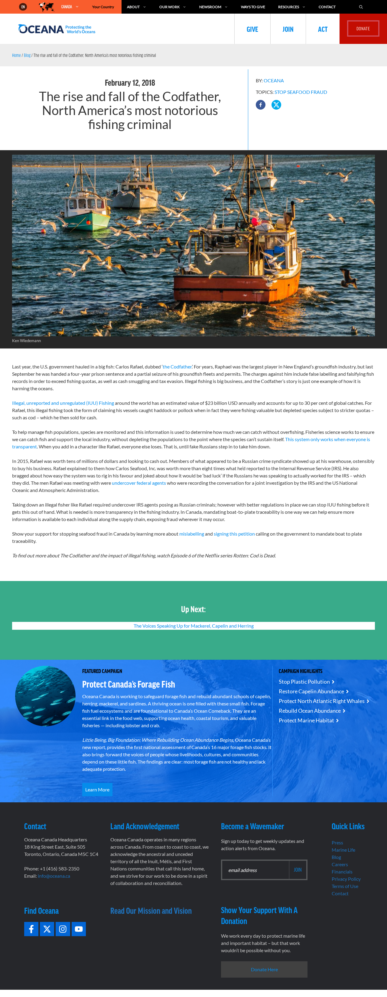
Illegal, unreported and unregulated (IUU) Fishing (63, 403)
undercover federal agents (138, 483)
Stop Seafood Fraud (301, 92)
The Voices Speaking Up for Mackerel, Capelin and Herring (194, 626)
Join (288, 29)
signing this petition (234, 533)
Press (337, 842)
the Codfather (177, 366)
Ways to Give (253, 7)
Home (16, 55)
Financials (342, 871)
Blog (27, 55)
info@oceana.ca (54, 876)
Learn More (97, 789)
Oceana (274, 80)
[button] (260, 105)
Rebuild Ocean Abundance (310, 710)
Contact (327, 7)
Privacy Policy (346, 879)
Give (252, 29)
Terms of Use (345, 886)
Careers (340, 864)
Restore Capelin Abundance (311, 691)
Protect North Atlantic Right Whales (322, 701)
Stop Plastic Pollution (304, 681)
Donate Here (264, 969)
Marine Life (343, 850)
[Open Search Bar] (361, 7)
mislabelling (191, 533)
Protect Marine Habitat (306, 720)
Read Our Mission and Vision (151, 910)
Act (322, 29)
